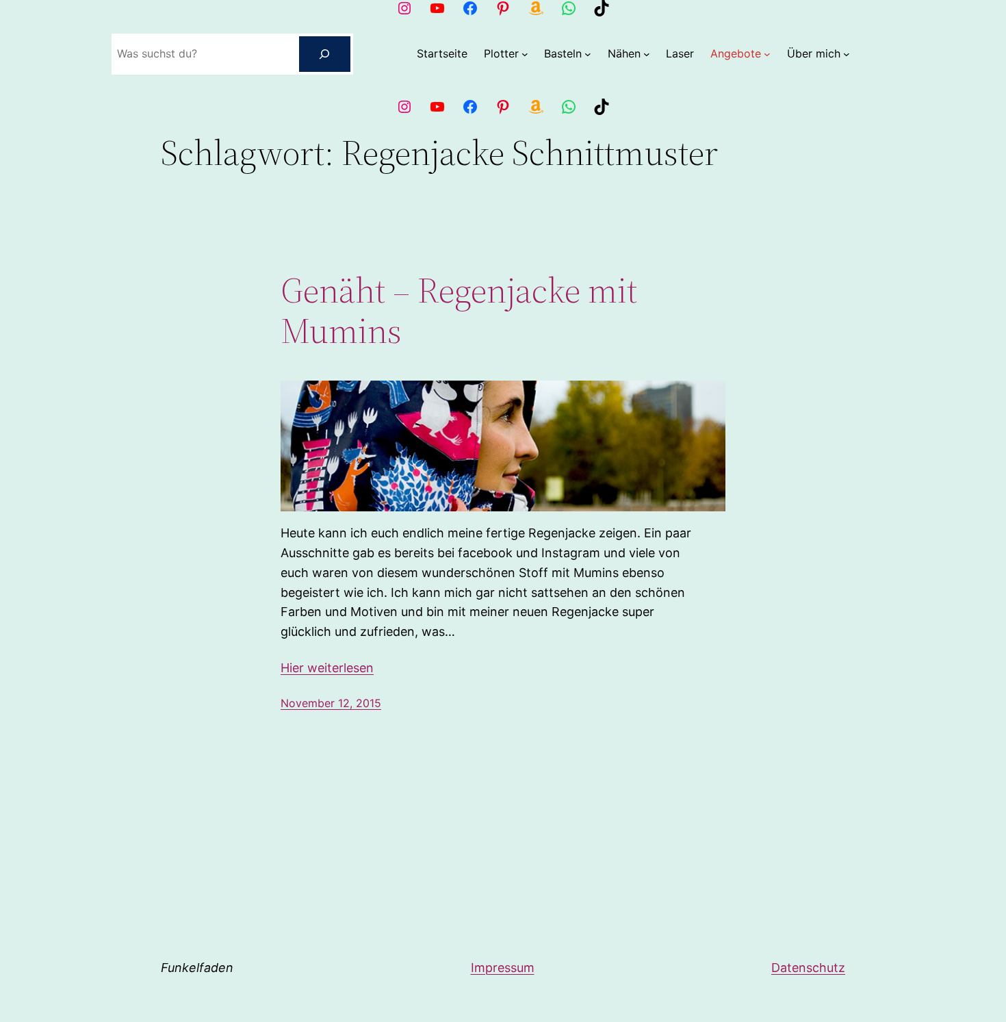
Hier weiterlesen (327, 668)
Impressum (502, 967)
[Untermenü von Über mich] (846, 54)
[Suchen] (325, 54)
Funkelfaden (197, 967)
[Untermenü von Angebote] (767, 54)
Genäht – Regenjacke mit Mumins (459, 311)
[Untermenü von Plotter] (524, 54)
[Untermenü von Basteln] (587, 54)
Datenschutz (808, 967)
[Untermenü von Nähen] (646, 54)
